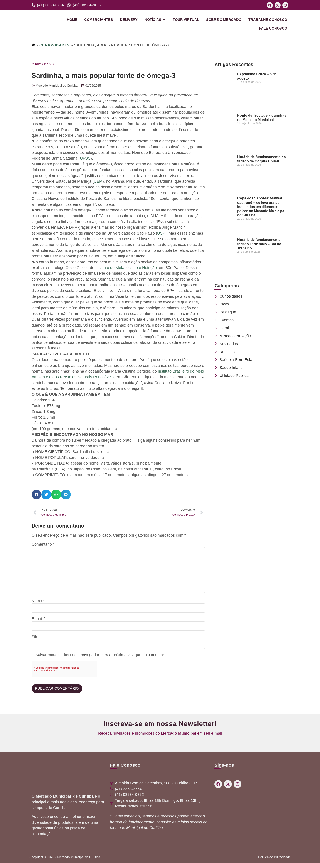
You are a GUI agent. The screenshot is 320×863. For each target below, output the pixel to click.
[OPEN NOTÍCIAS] (164, 19)
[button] (36, 494)
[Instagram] (285, 5)
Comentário (43, 544)
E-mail (38, 619)
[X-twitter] (278, 5)
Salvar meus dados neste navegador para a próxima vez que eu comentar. (100, 655)
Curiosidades (54, 45)
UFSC (85, 158)
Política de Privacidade (274, 857)
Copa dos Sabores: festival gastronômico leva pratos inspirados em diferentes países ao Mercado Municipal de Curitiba (261, 206)
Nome (38, 601)
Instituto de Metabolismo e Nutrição (126, 268)
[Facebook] (270, 5)
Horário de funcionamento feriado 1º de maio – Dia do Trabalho (259, 244)
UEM (98, 181)
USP (161, 233)
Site (35, 637)
